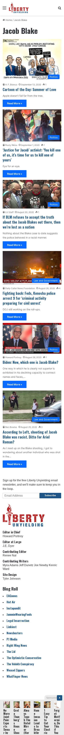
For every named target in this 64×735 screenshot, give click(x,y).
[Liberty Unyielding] (19, 7)
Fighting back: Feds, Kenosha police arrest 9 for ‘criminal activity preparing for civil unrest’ (29, 298)
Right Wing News (17, 645)
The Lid (11, 651)
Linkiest (12, 627)
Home (8, 20)
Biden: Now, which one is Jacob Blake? (30, 362)
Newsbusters (15, 633)
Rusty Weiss (11, 145)
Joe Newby (41, 565)
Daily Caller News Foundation (20, 288)
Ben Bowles (11, 427)
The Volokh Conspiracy (20, 664)
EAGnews (12, 596)
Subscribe (50, 495)
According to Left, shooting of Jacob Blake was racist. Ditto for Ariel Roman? (30, 437)
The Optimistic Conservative (24, 658)
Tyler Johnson (11, 578)
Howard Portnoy (13, 357)
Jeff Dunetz (26, 565)
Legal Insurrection (18, 620)
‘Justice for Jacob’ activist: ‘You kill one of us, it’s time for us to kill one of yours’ (32, 155)
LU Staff (9, 212)
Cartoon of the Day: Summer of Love (29, 89)
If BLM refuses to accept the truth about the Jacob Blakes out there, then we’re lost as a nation (31, 222)
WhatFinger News (17, 676)
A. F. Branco (11, 84)
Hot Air (11, 602)
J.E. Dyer (8, 545)
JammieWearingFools (19, 614)
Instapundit (14, 608)
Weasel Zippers (16, 670)
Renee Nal (9, 555)
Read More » (14, 103)
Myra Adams (10, 565)
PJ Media (12, 639)
